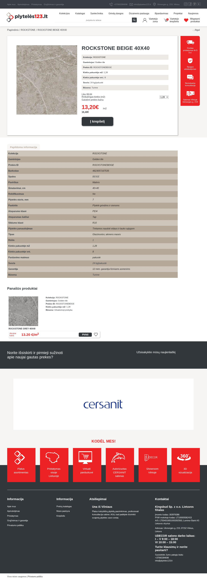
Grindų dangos (116, 13)
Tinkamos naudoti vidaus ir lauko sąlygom (113, 228)
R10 (95, 223)
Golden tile (100, 62)
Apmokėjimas (23, 4)
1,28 (95, 246)
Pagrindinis (13, 30)
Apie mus (11, 4)
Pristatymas (36, 4)
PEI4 (95, 211)
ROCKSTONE (28, 30)
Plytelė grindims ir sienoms (106, 205)
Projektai (178, 13)
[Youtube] (199, 5)
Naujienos (193, 13)
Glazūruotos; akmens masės (107, 234)
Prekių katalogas (64, 506)
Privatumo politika (15, 525)
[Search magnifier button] (134, 20)
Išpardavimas (161, 13)
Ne (94, 194)
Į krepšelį (97, 121)
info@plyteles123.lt (142, 4)
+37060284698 (120, 4)
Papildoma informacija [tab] (23, 147)
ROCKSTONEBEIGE (103, 165)
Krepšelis (60, 516)
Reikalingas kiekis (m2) (93, 97)
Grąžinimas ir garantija (54, 4)
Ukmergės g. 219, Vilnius (168, 4)
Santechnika (96, 13)
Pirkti (85, 334)
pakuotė (97, 257)
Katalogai (80, 13)
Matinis (96, 182)
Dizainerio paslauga (139, 13)
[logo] (27, 18)
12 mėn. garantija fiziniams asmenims (111, 269)
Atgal (197, 30)
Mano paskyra (63, 511)
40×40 (96, 188)
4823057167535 (101, 171)
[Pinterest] (194, 5)
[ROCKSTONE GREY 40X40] (54, 317)
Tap (94, 217)
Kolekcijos (64, 13)
